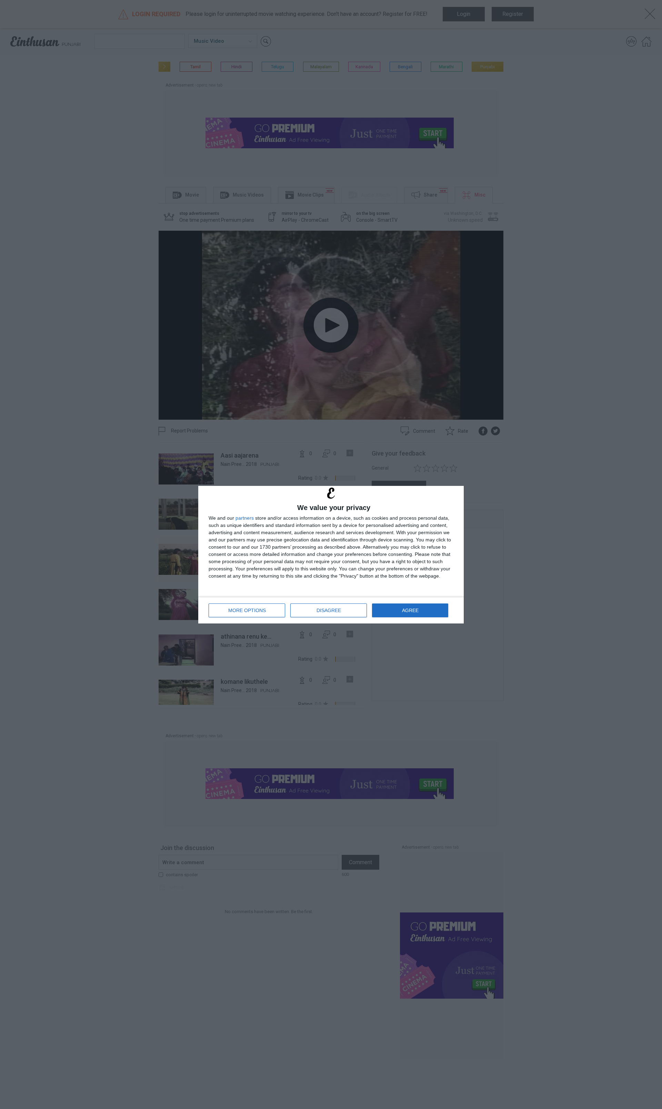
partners (244, 518)
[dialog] (331, 554)
